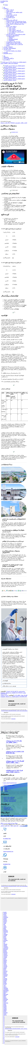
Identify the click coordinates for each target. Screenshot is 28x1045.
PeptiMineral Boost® (13, 39)
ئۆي (4, 7)
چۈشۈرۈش (17, 122)
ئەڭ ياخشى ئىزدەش (5, 825)
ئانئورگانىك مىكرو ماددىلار (11, 20)
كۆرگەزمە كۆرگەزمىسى (11, 14)
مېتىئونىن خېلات (12, 29)
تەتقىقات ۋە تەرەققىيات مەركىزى (13, 50)
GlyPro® (11, 38)
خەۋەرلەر (5, 52)
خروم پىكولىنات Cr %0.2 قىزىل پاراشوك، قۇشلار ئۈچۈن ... (14, 771)
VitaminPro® (11, 40)
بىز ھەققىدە (5, 8)
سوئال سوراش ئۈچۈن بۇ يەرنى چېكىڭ (9, 823)
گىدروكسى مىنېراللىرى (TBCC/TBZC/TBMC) (16, 22)
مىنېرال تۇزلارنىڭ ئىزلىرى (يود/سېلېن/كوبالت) (16, 21)
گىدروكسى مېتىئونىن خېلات (15, 30)
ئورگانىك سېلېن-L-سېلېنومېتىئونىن (16, 31)
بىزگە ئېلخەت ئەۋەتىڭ (5, 122)
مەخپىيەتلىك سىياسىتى (8, 809)
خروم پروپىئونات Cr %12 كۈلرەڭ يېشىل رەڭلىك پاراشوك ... (15, 761)
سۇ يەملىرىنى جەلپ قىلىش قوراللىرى (14, 44)
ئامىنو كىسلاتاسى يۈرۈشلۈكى (9, 799)
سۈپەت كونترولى (7, 49)
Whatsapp (12, 122)
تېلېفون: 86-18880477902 (8, 785)
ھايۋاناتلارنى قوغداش (8, 46)
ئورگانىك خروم (12, 33)
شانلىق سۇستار (9, 11)
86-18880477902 (4, 1)
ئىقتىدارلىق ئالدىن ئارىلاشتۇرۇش (13, 41)
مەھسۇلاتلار (6, 18)
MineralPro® (11, 36)
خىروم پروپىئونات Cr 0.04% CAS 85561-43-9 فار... (15, 752)
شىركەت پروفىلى (10, 9)
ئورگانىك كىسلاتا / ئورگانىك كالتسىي (14, 43)
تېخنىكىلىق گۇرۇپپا (10, 16)
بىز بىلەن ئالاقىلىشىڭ (7, 53)
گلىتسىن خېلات (12, 27)
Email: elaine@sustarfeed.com (10, 782)
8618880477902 (6, 864)
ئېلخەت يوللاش (23, 122)
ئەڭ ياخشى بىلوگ (14, 825)
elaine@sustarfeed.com (8, 851)
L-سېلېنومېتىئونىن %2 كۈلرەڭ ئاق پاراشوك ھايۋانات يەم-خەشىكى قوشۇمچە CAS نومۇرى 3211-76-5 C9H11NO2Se (13, 693)
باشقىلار (8, 45)
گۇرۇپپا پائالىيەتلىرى (10, 17)
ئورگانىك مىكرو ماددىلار (11, 26)
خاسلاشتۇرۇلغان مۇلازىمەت (9, 48)
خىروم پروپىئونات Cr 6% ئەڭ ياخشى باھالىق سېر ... (14, 741)
